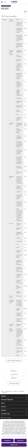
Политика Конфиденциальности (9, 436)
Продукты (16, 391)
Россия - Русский (7, 417)
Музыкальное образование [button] (7, 399)
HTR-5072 (5, 392)
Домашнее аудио (8, 391)
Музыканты (3, 406)
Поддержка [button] (3, 410)
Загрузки (13, 378)
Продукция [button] (3, 396)
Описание (13, 371)
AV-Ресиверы (21, 391)
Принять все (14, 445)
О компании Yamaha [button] (5, 413)
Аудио (2, 391)
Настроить (7, 440)
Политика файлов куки (21, 436)
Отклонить (20, 440)
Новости (3, 403)
